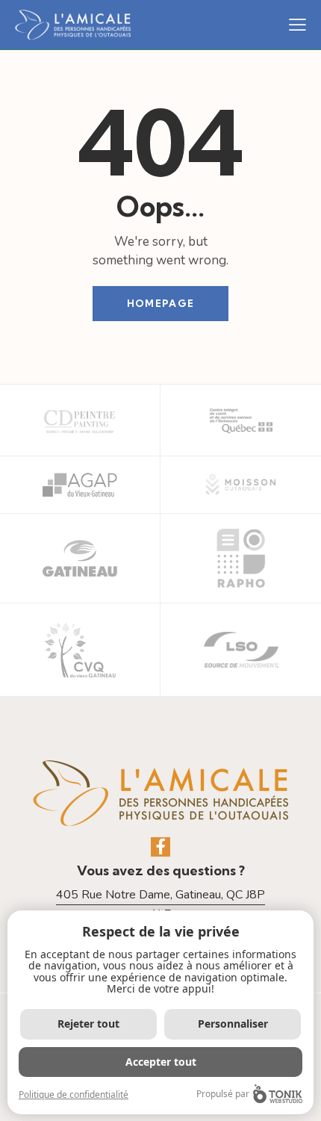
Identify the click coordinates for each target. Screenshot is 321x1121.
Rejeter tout (88, 1023)
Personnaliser (233, 1023)
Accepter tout (160, 1062)
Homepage (160, 303)
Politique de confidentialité (73, 1094)
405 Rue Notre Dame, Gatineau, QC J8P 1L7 (160, 904)
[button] (297, 25)
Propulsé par (222, 1093)
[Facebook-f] (160, 847)
